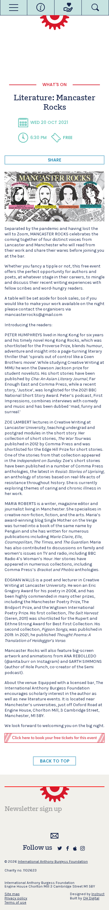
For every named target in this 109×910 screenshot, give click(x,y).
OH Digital (91, 898)
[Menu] (13, 7)
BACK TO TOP (54, 761)
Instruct (97, 894)
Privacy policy (16, 898)
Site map (12, 894)
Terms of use (15, 902)
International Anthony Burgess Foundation (53, 861)
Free (67, 138)
